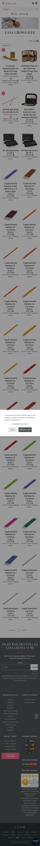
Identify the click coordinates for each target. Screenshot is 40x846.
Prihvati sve (25, 430)
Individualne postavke (20, 423)
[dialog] (20, 423)
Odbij (13, 430)
